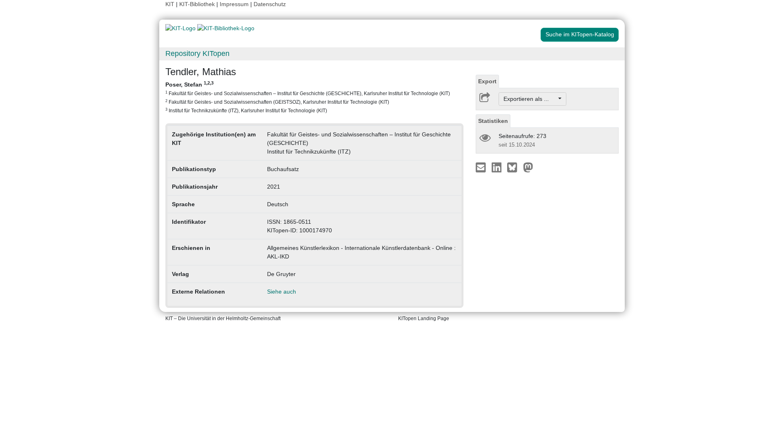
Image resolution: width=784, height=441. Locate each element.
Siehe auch (281, 291)
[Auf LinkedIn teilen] (498, 167)
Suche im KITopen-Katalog (580, 34)
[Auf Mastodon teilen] (528, 167)
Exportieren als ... (530, 99)
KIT (169, 4)
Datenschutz (270, 4)
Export (487, 81)
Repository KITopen (197, 53)
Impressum (234, 4)
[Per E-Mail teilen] (482, 167)
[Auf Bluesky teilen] (514, 167)
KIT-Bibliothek (197, 4)
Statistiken (493, 121)
